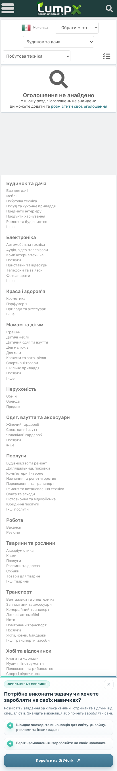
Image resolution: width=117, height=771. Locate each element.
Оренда (13, 401)
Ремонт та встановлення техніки (35, 489)
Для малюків (17, 347)
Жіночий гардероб (22, 424)
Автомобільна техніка (25, 244)
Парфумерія (16, 304)
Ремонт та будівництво (26, 222)
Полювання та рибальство (29, 668)
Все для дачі (17, 190)
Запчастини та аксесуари (29, 604)
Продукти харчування (25, 216)
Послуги (13, 260)
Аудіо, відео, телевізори (27, 250)
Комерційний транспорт (27, 609)
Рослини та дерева (23, 566)
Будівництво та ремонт (26, 463)
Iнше (10, 227)
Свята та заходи (20, 494)
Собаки (12, 571)
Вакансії (13, 527)
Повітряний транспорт (26, 625)
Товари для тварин (23, 576)
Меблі (11, 196)
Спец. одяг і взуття (22, 429)
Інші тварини (17, 581)
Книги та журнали (22, 658)
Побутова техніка (21, 201)
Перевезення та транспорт (30, 483)
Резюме (13, 532)
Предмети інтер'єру (23, 211)
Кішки (11, 555)
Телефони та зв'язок (24, 270)
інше (10, 445)
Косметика (15, 298)
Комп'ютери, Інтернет (25, 473)
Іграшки (13, 332)
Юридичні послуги (22, 504)
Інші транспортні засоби (28, 640)
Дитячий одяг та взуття (27, 342)
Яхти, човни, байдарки (26, 635)
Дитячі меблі (17, 337)
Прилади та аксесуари (26, 309)
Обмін (11, 396)
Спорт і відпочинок (23, 674)
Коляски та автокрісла (26, 358)
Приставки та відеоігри (26, 265)
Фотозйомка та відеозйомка (31, 499)
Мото (10, 620)
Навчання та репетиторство (31, 478)
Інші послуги (17, 509)
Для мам (13, 353)
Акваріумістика (20, 550)
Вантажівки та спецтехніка (30, 599)
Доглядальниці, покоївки (28, 468)
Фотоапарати (18, 275)
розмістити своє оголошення (79, 106)
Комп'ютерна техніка (24, 255)
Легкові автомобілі (22, 615)
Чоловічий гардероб (24, 435)
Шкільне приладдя (22, 368)
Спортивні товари (22, 363)
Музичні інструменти (25, 663)
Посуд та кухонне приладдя (31, 206)
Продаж (13, 407)
